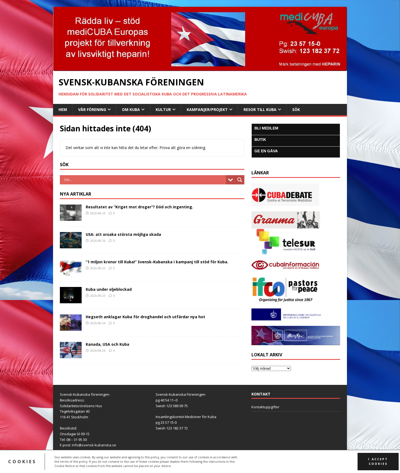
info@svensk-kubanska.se (94, 445)
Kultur (163, 109)
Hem (63, 109)
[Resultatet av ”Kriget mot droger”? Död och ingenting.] (71, 217)
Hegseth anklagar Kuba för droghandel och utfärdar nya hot (145, 316)
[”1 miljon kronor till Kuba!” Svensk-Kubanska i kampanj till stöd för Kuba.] (71, 272)
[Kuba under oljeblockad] (71, 300)
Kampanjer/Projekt (207, 109)
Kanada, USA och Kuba (107, 344)
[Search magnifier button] (239, 179)
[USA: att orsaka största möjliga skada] (71, 245)
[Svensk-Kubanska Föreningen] (200, 67)
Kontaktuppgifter (265, 406)
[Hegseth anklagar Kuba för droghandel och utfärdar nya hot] (71, 327)
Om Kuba (131, 109)
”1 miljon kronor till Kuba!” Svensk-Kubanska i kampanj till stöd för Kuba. (157, 261)
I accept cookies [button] (378, 461)
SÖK (296, 109)
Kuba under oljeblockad (109, 289)
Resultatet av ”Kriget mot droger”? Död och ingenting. (139, 206)
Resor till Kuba (260, 109)
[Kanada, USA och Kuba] (71, 355)
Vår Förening (92, 109)
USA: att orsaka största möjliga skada (123, 234)
